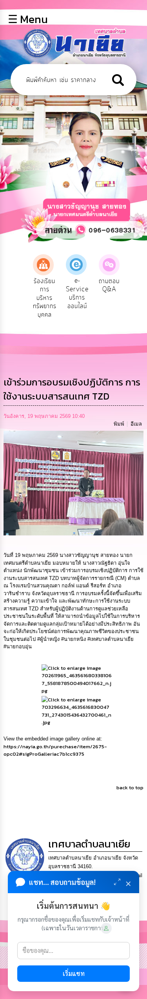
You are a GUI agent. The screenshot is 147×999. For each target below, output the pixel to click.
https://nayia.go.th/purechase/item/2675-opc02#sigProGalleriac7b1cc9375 (55, 750)
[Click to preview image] (74, 482)
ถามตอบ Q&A (109, 285)
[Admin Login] (106, 928)
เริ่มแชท (74, 973)
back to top (129, 787)
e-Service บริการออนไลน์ (77, 293)
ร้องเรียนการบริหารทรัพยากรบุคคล (44, 298)
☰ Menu (28, 19)
